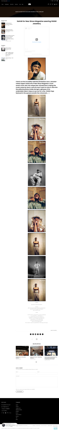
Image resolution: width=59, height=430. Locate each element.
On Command (24, 425)
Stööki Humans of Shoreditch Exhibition (9, 24)
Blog (22, 4)
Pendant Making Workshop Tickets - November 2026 (11, 425)
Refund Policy (55, 425)
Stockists (17, 411)
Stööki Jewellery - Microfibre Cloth (9, 48)
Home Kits (11, 4)
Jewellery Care (18, 408)
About (17, 419)
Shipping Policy (50, 425)
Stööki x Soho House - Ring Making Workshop (9, 30)
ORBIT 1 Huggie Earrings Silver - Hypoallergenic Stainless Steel (9, 53)
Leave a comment (54, 330)
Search (17, 404)
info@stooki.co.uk (6, 406)
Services (16, 4)
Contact (17, 406)
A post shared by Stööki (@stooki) (37, 54)
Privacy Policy (55, 426)
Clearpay (34, 425)
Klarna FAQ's (38, 425)
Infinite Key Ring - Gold (9, 57)
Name (17, 371)
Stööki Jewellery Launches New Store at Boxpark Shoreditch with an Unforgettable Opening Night (10, 37)
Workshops (6, 4)
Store (2, 4)
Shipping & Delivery (19, 409)
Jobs (20, 4)
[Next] (56, 354)
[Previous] (16, 354)
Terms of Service (18, 414)
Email (38, 371)
